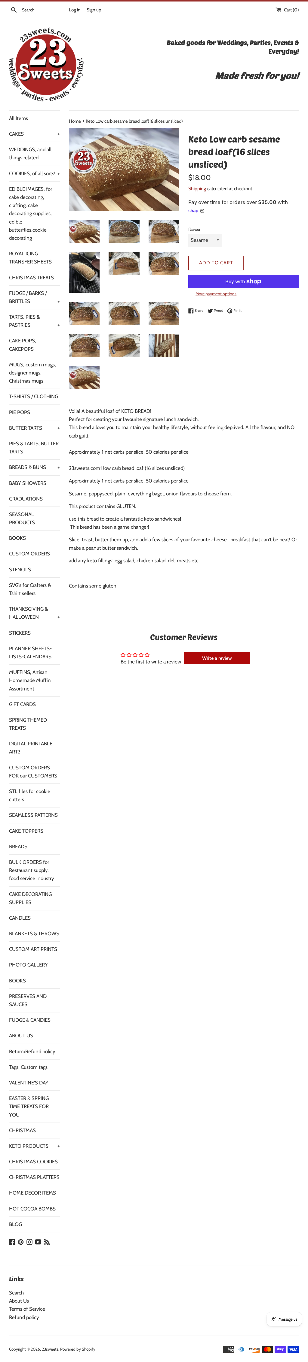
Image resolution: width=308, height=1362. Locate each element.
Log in (75, 10)
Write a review (217, 658)
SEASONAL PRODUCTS (22, 518)
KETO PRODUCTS (34, 1146)
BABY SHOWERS (27, 483)
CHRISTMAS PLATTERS (34, 1177)
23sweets (50, 1349)
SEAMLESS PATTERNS (33, 815)
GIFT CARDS (22, 704)
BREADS (18, 846)
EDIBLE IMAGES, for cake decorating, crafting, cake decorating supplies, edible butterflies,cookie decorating (30, 213)
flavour (194, 229)
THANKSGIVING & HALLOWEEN (34, 613)
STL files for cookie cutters (29, 795)
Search (16, 1293)
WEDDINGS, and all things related (30, 153)
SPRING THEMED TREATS (28, 724)
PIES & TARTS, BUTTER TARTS (34, 447)
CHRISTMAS (22, 1130)
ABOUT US (21, 1036)
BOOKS (17, 538)
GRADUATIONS (26, 499)
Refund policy (24, 1317)
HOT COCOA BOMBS (32, 1209)
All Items (18, 118)
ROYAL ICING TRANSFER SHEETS (30, 258)
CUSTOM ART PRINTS (33, 949)
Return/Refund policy (32, 1051)
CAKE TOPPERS (26, 831)
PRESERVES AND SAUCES (28, 1000)
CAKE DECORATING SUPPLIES (30, 898)
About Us (19, 1301)
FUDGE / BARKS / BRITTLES (34, 297)
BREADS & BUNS (34, 467)
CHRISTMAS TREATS (31, 278)
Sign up (94, 10)
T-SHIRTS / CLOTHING (33, 396)
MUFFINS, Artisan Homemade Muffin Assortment (30, 680)
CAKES (34, 134)
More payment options (216, 293)
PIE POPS (19, 412)
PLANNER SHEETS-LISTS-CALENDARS (30, 652)
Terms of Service (27, 1309)
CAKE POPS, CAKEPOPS (22, 345)
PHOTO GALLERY (28, 965)
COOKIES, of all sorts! (34, 173)
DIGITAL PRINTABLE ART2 (30, 748)
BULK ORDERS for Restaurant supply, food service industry (31, 870)
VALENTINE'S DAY (28, 1083)
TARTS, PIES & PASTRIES (34, 321)
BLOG (15, 1224)
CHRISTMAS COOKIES (33, 1162)
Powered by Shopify (77, 1349)
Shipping (197, 188)
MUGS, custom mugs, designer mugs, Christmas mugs (32, 373)
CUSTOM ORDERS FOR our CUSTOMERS (33, 772)
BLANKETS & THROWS (34, 934)
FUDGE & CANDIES (30, 1020)
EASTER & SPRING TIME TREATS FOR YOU (29, 1106)
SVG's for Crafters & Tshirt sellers (30, 589)
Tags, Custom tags (28, 1067)
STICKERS (20, 633)
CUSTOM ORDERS (29, 554)
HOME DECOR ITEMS (32, 1193)
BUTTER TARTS (34, 428)
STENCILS (20, 570)
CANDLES (20, 918)
